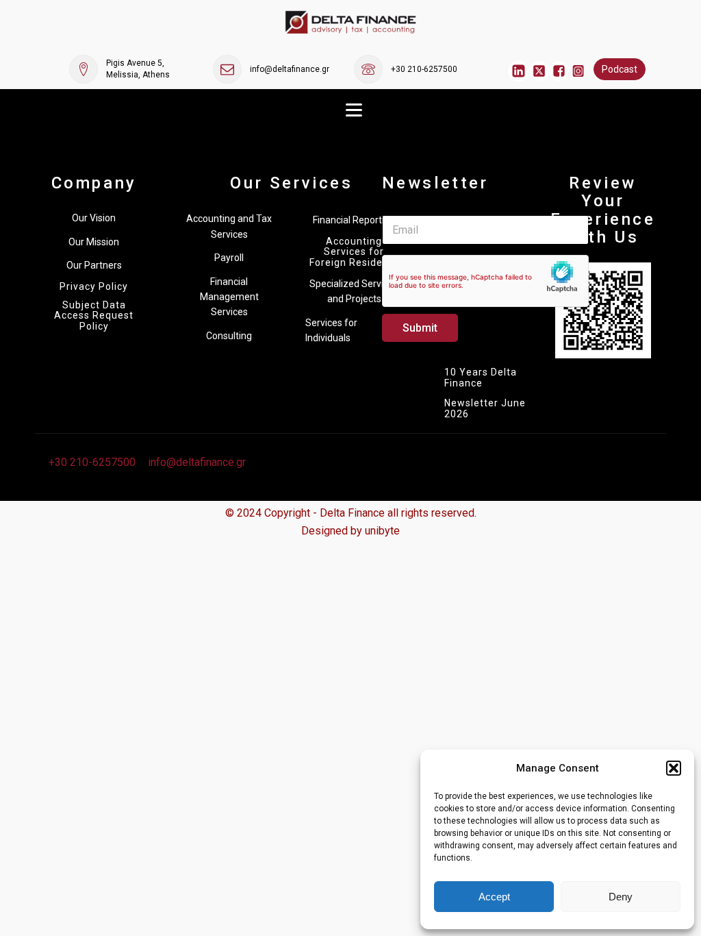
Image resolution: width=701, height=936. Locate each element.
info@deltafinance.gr (289, 69)
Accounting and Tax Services (229, 226)
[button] (673, 768)
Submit (420, 327)
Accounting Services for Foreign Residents (353, 252)
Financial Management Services (229, 297)
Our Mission (93, 241)
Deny (621, 896)
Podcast (619, 69)
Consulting (229, 335)
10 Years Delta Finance (480, 378)
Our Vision (94, 217)
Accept (494, 896)
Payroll (229, 257)
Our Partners (94, 265)
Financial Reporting (354, 219)
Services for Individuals (331, 330)
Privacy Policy (94, 287)
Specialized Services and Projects (353, 291)
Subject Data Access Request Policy (93, 316)
